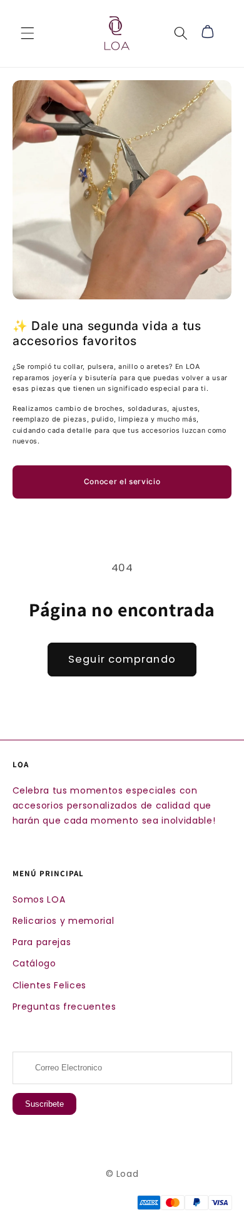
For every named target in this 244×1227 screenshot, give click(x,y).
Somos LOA (39, 899)
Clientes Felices (50, 985)
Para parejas (42, 942)
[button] (28, 33)
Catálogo (34, 963)
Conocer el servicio (122, 481)
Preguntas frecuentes (64, 1006)
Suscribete (44, 1104)
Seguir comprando (122, 659)
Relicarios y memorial (63, 920)
